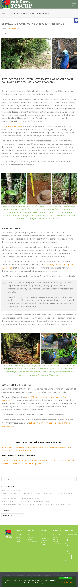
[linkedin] (67, 545)
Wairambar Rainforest (11, 126)
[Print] (6, 33)
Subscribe (56, 541)
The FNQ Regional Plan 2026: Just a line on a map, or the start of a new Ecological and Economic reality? (36, 504)
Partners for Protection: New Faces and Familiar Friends (20, 498)
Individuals (44, 538)
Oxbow (30, 535)
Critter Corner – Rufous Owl (10, 490)
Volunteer (44, 545)
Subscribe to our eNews (12, 447)
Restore (30, 539)
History (18, 539)
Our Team (19, 537)
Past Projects (32, 541)
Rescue (30, 537)
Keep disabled (66, 582)
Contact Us (56, 535)
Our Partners (57, 544)
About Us (19, 535)
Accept (65, 577)
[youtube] (67, 562)
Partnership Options (31, 464)
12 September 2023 (13, 28)
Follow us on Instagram (36, 447)
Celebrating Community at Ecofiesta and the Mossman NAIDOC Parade (25, 501)
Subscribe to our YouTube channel (17, 450)
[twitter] (68, 557)
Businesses (44, 540)
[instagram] (67, 551)
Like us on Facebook (60, 447)
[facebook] (67, 540)
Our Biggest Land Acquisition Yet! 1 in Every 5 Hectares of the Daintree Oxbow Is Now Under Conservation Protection (36, 494)
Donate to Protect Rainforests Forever (19, 460)
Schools (43, 542)
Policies (18, 541)
